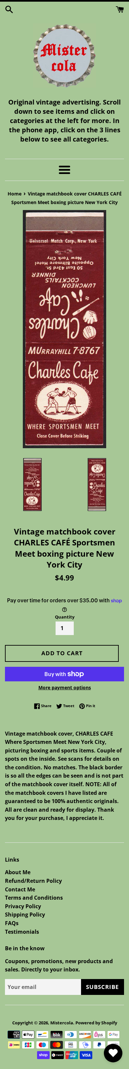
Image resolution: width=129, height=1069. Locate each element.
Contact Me (20, 889)
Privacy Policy (23, 906)
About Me (17, 872)
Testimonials (22, 931)
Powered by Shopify (96, 1023)
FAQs (12, 923)
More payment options (64, 687)
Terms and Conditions (34, 897)
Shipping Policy (25, 914)
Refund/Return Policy (33, 880)
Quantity (64, 617)
